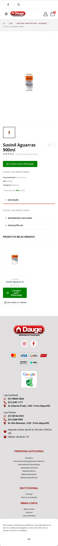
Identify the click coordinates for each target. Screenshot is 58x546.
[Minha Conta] (45, 14)
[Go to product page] (15, 260)
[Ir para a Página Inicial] (4, 23)
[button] (20, 164)
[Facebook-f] (33, 343)
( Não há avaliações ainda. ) (27, 154)
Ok (29, 539)
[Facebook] (8, 4)
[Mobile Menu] (6, 14)
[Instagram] (19, 4)
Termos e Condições (18, 530)
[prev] (49, 145)
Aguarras (15, 185)
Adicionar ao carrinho (17, 302)
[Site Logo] (18, 14)
